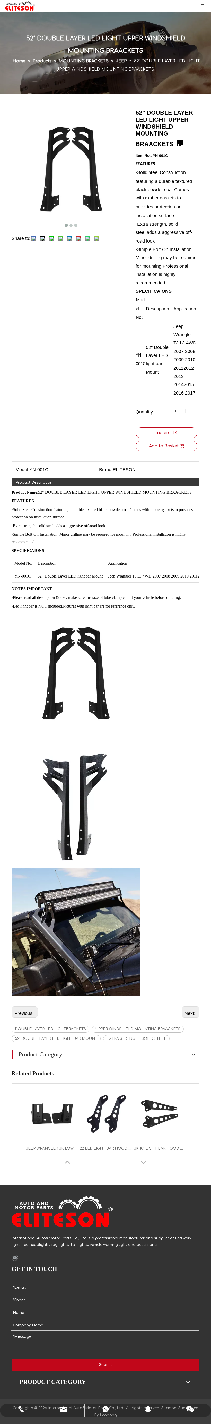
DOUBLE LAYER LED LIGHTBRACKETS (50, 1029)
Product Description (34, 482)
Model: (22, 469)
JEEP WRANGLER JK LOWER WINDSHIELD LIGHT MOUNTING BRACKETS (51, 1148)
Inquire (163, 432)
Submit (105, 1365)
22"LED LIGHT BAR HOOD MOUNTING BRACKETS (105, 1148)
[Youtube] (15, 1258)
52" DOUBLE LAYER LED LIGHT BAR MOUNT (56, 1039)
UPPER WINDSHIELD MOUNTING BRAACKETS (137, 1029)
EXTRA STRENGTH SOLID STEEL (136, 1039)
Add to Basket (164, 446)
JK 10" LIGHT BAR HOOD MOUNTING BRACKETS (159, 1148)
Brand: (106, 469)
